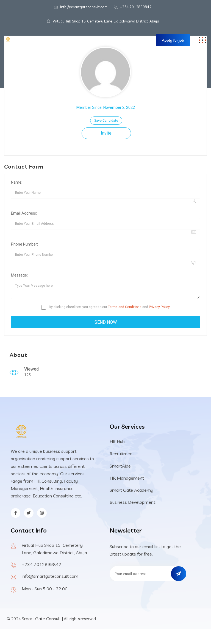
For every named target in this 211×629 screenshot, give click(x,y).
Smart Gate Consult (41, 618)
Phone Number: (24, 244)
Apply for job (173, 40)
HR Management (127, 478)
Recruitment (122, 453)
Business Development (132, 502)
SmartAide (120, 466)
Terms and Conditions (124, 307)
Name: (16, 182)
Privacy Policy (159, 307)
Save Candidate (106, 121)
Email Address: (24, 213)
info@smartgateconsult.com (83, 7)
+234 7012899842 (135, 7)
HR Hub (117, 441)
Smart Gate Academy (131, 490)
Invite (106, 133)
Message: (19, 275)
